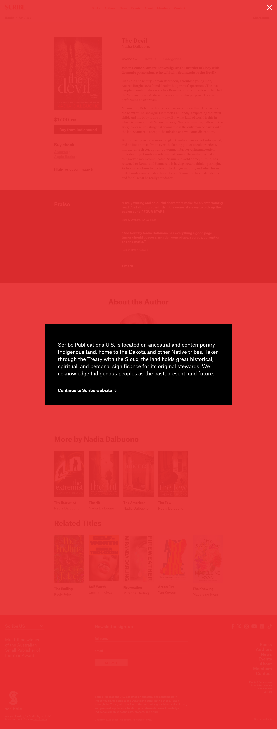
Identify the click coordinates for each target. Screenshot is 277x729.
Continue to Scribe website (85, 390)
